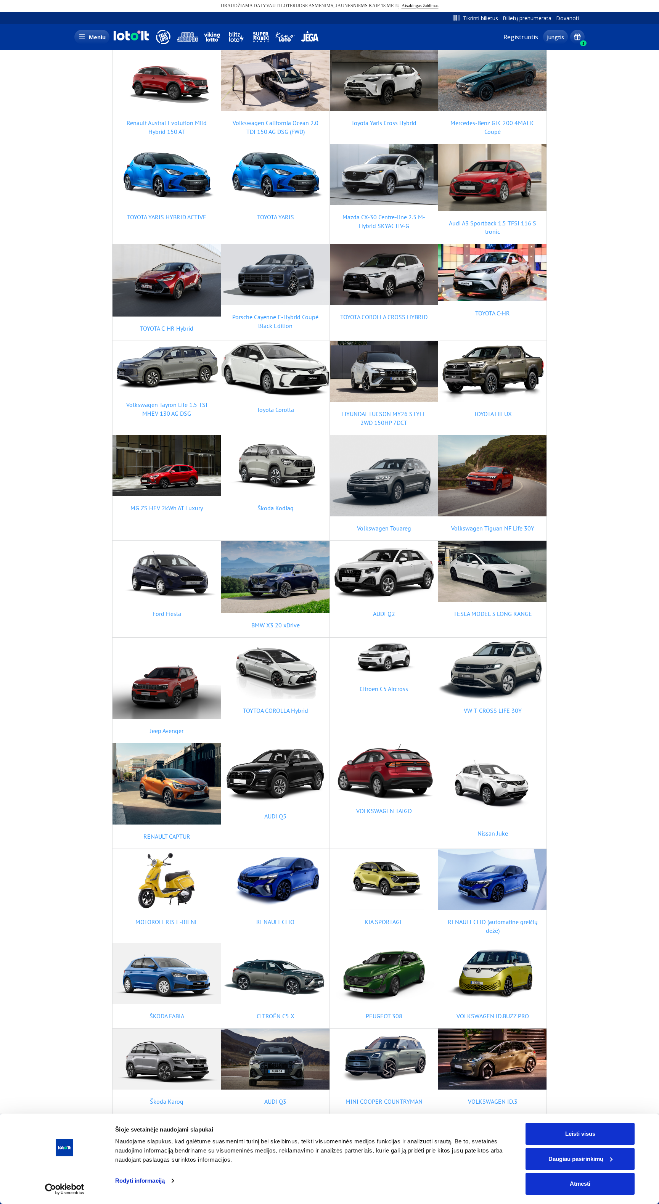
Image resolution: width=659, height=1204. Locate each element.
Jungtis (555, 37)
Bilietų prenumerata (527, 18)
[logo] (130, 39)
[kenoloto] (285, 37)
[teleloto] (163, 37)
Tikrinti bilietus (480, 18)
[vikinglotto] (212, 37)
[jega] (309, 37)
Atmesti (580, 1183)
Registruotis (520, 37)
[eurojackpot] (187, 37)
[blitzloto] (236, 37)
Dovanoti (567, 18)
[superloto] (261, 37)
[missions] (577, 37)
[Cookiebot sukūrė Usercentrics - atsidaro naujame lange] (64, 1189)
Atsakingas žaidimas (420, 5)
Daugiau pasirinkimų (575, 1159)
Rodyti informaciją (140, 1180)
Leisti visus (580, 1133)
